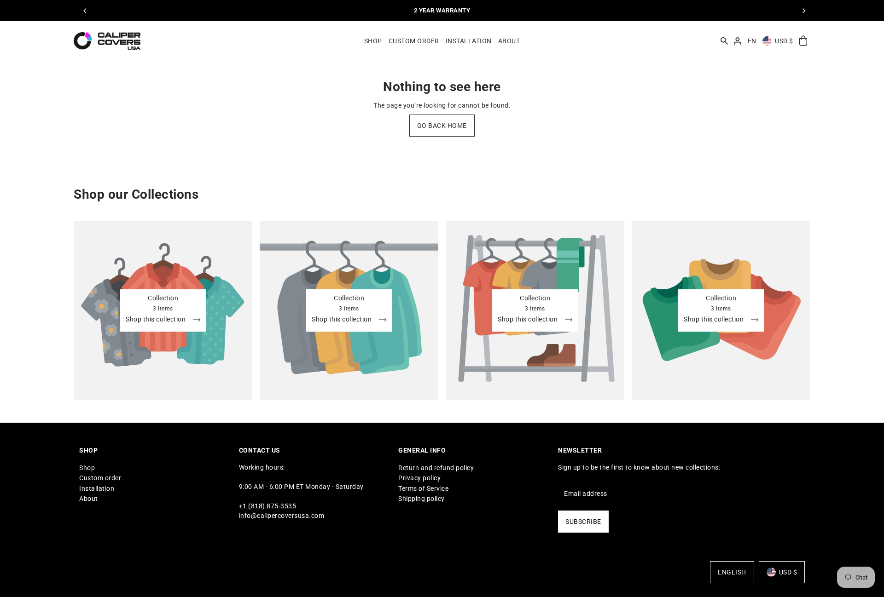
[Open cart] (803, 41)
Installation (96, 488)
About (88, 498)
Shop (87, 467)
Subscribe (583, 521)
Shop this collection (156, 319)
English (732, 572)
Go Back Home (442, 125)
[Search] (724, 41)
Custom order (100, 478)
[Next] (803, 10)
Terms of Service (423, 488)
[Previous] (85, 10)
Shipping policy (421, 498)
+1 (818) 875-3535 (268, 506)
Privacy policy (419, 478)
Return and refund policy (436, 467)
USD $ (784, 41)
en (752, 41)
